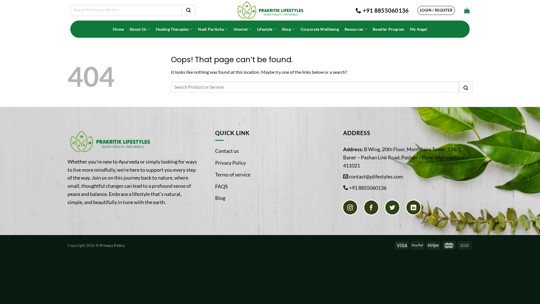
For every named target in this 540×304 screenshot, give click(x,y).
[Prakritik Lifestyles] (270, 10)
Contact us (227, 151)
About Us (137, 29)
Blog (220, 198)
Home (118, 29)
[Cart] (467, 10)
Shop (286, 29)
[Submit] (188, 10)
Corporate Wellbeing (320, 29)
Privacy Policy (230, 163)
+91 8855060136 (367, 188)
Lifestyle (265, 29)
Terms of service (232, 174)
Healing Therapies (172, 29)
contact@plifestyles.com (376, 176)
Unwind (240, 29)
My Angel (418, 29)
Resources (354, 29)
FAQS (221, 186)
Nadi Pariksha (211, 29)
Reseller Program (388, 29)
